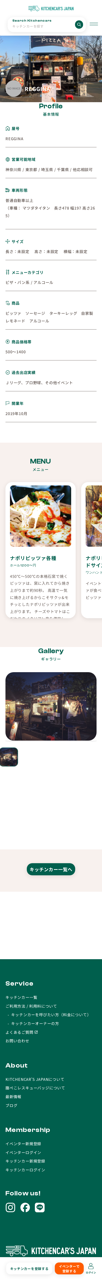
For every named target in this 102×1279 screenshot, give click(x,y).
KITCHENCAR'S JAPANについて (35, 1079)
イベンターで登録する (69, 1268)
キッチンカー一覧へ (51, 869)
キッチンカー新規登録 (25, 1161)
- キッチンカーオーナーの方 (32, 1023)
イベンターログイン (23, 1152)
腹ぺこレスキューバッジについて (35, 1088)
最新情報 (13, 1096)
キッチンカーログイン (25, 1170)
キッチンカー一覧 (21, 997)
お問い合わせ (17, 1041)
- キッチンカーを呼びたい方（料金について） (48, 1014)
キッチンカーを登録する (29, 1268)
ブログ (11, 1105)
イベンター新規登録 (23, 1143)
